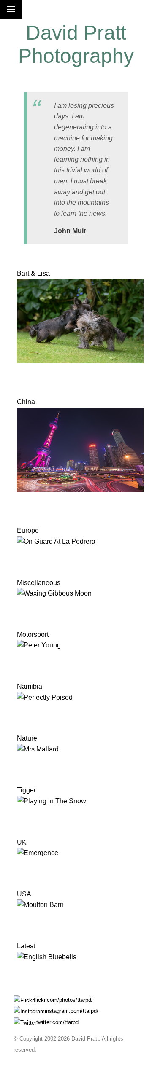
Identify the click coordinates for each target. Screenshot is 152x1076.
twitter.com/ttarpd (57, 1022)
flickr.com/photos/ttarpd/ (63, 1000)
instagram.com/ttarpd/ (71, 1011)
